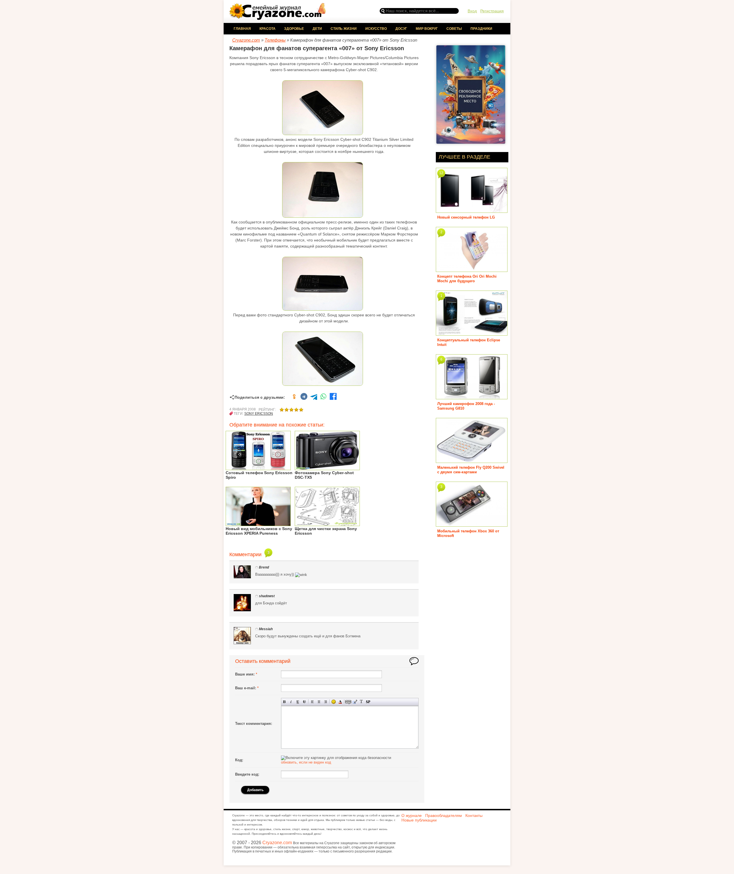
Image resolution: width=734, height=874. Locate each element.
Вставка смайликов (333, 701)
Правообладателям (443, 815)
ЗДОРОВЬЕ (294, 29)
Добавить (255, 790)
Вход (472, 11)
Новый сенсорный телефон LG (466, 217)
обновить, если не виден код (306, 762)
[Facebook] (333, 397)
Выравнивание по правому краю (325, 701)
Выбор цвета (340, 701)
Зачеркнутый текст (304, 701)
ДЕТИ (317, 29)
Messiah (266, 629)
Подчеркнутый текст (297, 701)
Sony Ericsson (258, 414)
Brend (264, 567)
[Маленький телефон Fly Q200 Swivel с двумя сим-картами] (471, 461)
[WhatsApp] (323, 397)
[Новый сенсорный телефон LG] (471, 211)
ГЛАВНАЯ (242, 29)
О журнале (411, 815)
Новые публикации (419, 820)
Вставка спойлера (368, 701)
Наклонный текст (291, 701)
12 (441, 173)
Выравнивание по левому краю (312, 701)
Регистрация (492, 11)
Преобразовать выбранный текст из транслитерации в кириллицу (361, 701)
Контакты (474, 815)
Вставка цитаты (355, 701)
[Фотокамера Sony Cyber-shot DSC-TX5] (327, 468)
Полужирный (284, 701)
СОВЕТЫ (454, 29)
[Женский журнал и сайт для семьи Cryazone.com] (278, 18)
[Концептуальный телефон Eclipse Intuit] (471, 333)
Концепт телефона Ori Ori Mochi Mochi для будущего (467, 278)
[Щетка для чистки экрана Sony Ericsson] (327, 524)
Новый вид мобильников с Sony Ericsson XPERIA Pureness (259, 531)
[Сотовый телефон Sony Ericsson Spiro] (258, 468)
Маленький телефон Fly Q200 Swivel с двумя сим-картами (470, 469)
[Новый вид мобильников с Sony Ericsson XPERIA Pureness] (258, 524)
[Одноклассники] (294, 397)
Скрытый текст (348, 701)
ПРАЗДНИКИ (481, 29)
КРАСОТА (267, 29)
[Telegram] (313, 397)
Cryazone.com (277, 842)
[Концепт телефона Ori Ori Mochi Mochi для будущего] (471, 270)
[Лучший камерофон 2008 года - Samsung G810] (471, 397)
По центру (319, 701)
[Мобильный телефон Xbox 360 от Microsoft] (471, 524)
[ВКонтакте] (303, 397)
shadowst (267, 596)
